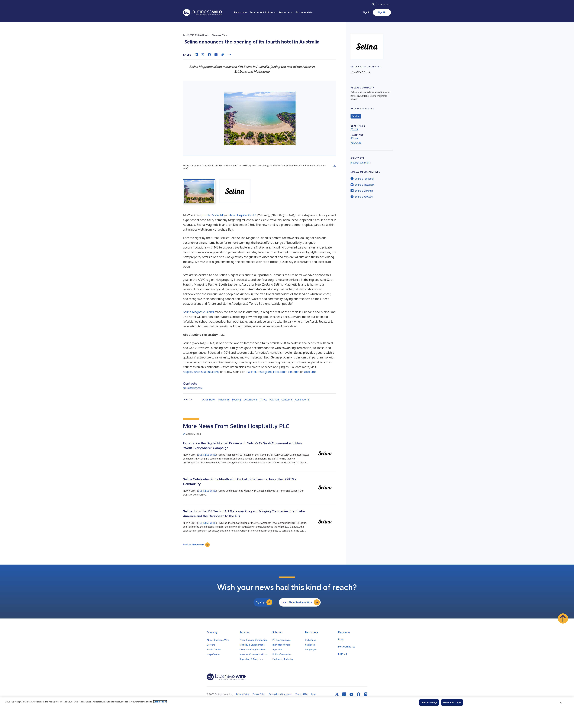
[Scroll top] (563, 618)
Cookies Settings (429, 702)
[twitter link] (337, 694)
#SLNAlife (356, 142)
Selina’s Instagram (364, 184)
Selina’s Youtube (364, 196)
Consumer (287, 399)
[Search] (373, 4)
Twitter (251, 372)
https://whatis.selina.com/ (201, 372)
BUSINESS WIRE (212, 215)
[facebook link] (358, 694)
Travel (263, 399)
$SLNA (354, 129)
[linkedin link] (344, 694)
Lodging (236, 399)
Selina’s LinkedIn (364, 190)
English (356, 116)
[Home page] (202, 12)
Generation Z (302, 399)
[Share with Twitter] (202, 54)
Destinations (250, 399)
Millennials (223, 399)
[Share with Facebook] (209, 54)
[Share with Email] (216, 54)
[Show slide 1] (199, 191)
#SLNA (354, 138)
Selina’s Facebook (364, 178)
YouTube (310, 372)
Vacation (274, 399)
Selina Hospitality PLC (242, 215)
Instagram (265, 372)
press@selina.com (193, 387)
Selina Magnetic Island (198, 312)
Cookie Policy (160, 702)
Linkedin (293, 372)
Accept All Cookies (452, 702)
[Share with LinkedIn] (196, 54)
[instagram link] (365, 694)
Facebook (279, 372)
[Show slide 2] (235, 191)
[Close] (561, 702)
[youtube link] (351, 694)
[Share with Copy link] (222, 54)
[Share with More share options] (229, 54)
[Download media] (334, 166)
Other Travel (208, 399)
